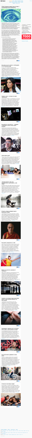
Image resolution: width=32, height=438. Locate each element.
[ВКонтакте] (18, 60)
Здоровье (3, 295)
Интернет (3, 152)
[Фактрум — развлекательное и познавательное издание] (3, 1)
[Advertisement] (6, 413)
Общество (3, 93)
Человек (3, 5)
